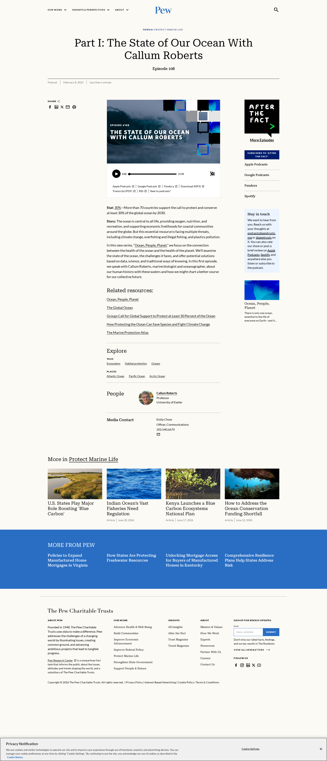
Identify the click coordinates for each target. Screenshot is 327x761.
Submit (271, 632)
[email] (67, 107)
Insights (174, 620)
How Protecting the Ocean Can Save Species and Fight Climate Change (158, 324)
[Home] (80, 611)
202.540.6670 (165, 429)
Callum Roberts (166, 393)
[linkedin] (56, 107)
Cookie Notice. (15, 757)
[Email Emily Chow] (158, 434)
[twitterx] (62, 107)
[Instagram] (242, 665)
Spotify (265, 254)
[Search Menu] (276, 10)
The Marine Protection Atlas (128, 332)
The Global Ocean (120, 307)
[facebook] (50, 107)
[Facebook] (236, 665)
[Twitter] (253, 665)
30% (117, 207)
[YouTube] (259, 665)
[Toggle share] (277, 97)
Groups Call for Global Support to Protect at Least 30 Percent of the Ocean (161, 316)
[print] (74, 107)
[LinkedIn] (248, 665)
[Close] (321, 749)
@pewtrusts (264, 237)
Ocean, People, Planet (151, 245)
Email (236, 626)
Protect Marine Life (93, 459)
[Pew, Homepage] (163, 10)
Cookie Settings (250, 748)
